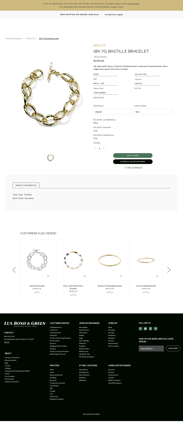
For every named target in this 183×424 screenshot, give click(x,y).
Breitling (53, 378)
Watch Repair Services (58, 354)
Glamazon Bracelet (37, 286)
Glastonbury (83, 370)
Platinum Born (84, 349)
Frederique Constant (57, 383)
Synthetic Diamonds (12, 382)
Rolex (52, 370)
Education (53, 335)
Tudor (52, 372)
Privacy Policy (55, 341)
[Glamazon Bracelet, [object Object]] (37, 260)
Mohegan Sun (84, 372)
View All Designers (115, 383)
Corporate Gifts (55, 333)
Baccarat (111, 370)
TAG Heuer (54, 396)
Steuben (111, 378)
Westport (82, 378)
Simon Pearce (113, 375)
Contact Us (54, 330)
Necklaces (112, 335)
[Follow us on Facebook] (140, 328)
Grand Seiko (54, 386)
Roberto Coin (83, 351)
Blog (6, 363)
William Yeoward (114, 380)
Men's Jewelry (113, 346)
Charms (111, 341)
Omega (52, 391)
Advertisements (10, 360)
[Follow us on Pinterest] (155, 328)
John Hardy (83, 333)
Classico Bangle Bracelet (146, 286)
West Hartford (84, 375)
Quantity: (96, 143)
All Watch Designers (57, 399)
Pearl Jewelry (113, 343)
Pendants (111, 338)
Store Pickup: (98, 106)
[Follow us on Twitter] (145, 328)
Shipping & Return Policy (58, 346)
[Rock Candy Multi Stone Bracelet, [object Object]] (73, 260)
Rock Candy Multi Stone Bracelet (73, 287)
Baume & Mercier (56, 375)
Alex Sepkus (83, 327)
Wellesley (82, 380)
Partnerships (9, 379)
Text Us (6, 342)
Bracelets (111, 330)
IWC (51, 388)
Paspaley (82, 346)
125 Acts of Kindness (12, 358)
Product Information (26, 185)
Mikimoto (82, 343)
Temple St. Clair (84, 354)
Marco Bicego (84, 341)
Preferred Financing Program (60, 338)
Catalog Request (55, 327)
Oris (51, 394)
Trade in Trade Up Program (59, 351)
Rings (110, 327)
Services (53, 343)
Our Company (10, 376)
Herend (111, 372)
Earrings (111, 333)
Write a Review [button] (100, 56)
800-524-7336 (9, 336)
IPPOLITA (37, 289)
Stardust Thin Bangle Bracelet (110, 286)
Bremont (53, 380)
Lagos (81, 338)
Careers (8, 366)
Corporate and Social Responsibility (17, 371)
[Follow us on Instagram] (150, 328)
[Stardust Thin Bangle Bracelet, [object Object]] (109, 260)
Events (7, 374)
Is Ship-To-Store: (140, 106)
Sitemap (53, 349)
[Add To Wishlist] (48, 276)
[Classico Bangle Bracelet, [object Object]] (146, 260)
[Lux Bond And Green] (25, 324)
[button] (14, 270)
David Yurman (84, 330)
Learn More (133, 4)
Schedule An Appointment (133, 162)
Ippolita (81, 335)
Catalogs (8, 368)
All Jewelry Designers (87, 357)
